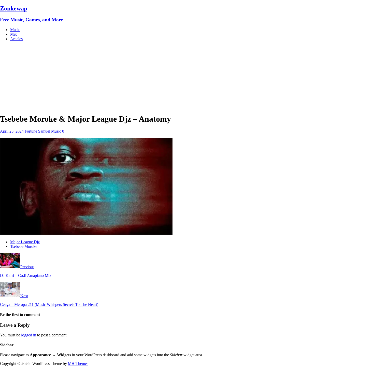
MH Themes (78, 363)
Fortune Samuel (37, 131)
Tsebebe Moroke (23, 246)
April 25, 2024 (12, 131)
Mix (13, 34)
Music (15, 29)
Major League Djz (25, 242)
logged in (28, 335)
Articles (16, 39)
